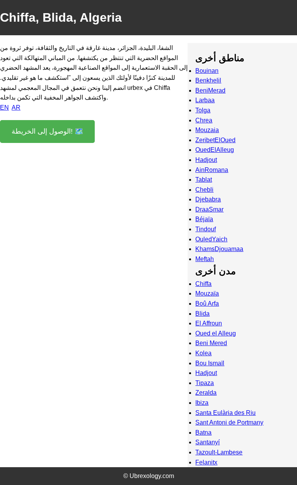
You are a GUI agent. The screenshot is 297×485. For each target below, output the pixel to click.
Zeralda (206, 392)
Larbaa (205, 100)
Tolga (202, 110)
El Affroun (208, 323)
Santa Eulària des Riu (225, 412)
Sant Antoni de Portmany (229, 422)
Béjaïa (204, 219)
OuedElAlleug (214, 149)
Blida (202, 313)
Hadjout (206, 160)
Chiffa (203, 283)
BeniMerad (210, 90)
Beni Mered (211, 343)
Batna (203, 432)
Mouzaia (207, 130)
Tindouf (205, 229)
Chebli (204, 189)
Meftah (204, 259)
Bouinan (206, 70)
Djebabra (208, 199)
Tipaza (204, 383)
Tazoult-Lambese (218, 452)
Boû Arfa (207, 303)
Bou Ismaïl (209, 363)
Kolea (203, 353)
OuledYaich (211, 239)
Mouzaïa (207, 293)
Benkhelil (208, 80)
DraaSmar (209, 209)
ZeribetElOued (215, 140)
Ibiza (201, 402)
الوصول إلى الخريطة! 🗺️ (47, 131)
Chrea (203, 120)
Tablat (203, 179)
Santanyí (207, 442)
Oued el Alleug (215, 333)
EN (4, 107)
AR (16, 107)
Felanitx (206, 462)
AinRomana (211, 170)
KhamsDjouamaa (219, 249)
